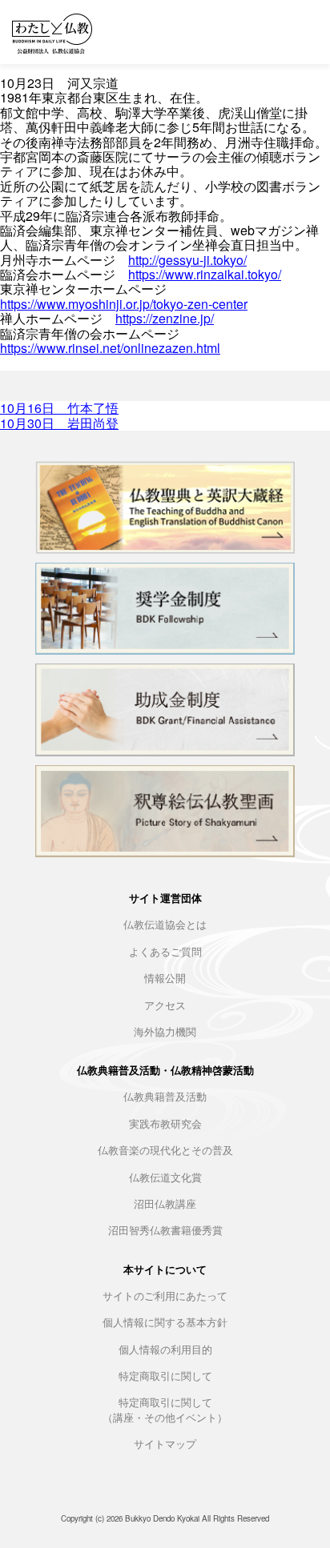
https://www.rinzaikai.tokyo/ (204, 274)
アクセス (165, 1006)
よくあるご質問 (165, 952)
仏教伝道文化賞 (165, 1178)
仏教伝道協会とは (165, 925)
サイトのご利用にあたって (165, 1296)
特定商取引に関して (165, 1376)
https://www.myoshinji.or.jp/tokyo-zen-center (124, 304)
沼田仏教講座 (165, 1204)
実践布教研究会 (165, 1124)
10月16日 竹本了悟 (59, 408)
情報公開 (165, 979)
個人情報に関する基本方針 (165, 1323)
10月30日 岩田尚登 (59, 423)
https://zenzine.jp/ (164, 318)
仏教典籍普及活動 (165, 1097)
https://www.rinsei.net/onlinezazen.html (110, 348)
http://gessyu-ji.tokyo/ (187, 260)
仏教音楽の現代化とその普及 (165, 1151)
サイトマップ (165, 1444)
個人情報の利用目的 (165, 1350)
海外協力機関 (165, 1032)
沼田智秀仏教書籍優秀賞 (165, 1231)
